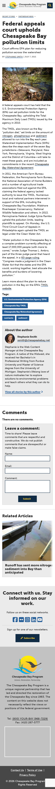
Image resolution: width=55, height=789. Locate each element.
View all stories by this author (22, 391)
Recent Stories (8, 16)
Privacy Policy (27, 775)
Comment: (11, 478)
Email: (8, 466)
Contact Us (17, 770)
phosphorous (22, 135)
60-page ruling (30, 257)
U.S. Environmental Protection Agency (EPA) (25, 299)
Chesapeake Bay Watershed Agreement (23, 312)
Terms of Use (34, 770)
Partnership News (25, 16)
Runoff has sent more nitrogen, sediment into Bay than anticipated (30, 568)
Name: (9, 453)
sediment (41, 135)
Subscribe (29, 638)
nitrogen (7, 135)
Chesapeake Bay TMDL (15, 305)
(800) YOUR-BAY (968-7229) (30, 718)
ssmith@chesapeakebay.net (33, 340)
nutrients (8, 318)
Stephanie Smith (14, 57)
